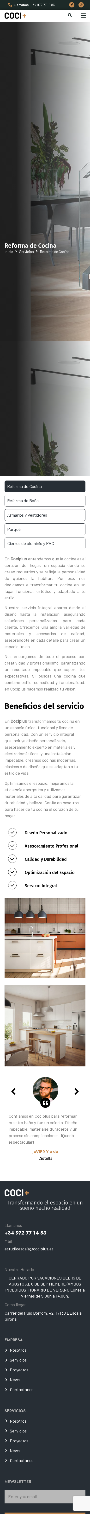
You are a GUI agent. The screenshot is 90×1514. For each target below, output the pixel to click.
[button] (83, 15)
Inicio (9, 251)
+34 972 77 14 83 (43, 5)
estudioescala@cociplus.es (29, 1248)
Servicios (26, 251)
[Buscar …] (70, 15)
